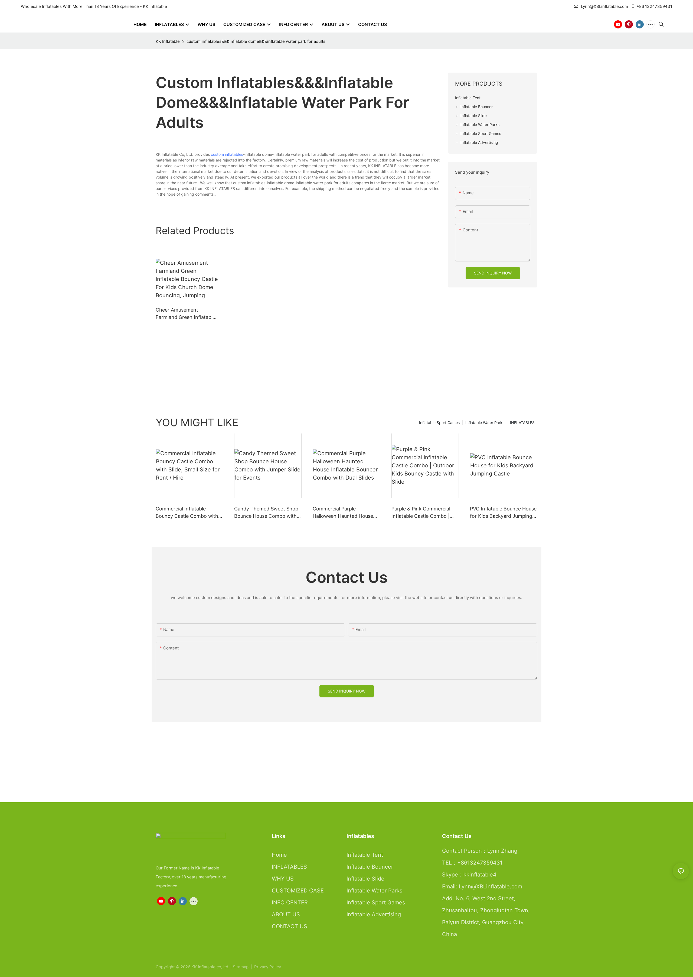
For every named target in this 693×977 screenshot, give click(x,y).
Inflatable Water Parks (484, 422)
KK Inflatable (168, 41)
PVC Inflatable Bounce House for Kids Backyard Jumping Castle (503, 513)
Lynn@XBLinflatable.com (604, 6)
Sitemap (241, 966)
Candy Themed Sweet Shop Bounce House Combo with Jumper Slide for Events (266, 513)
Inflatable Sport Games (439, 422)
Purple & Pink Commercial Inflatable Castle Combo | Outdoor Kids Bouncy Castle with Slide (423, 513)
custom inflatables (227, 154)
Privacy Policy (267, 966)
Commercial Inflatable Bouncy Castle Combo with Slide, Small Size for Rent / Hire (187, 513)
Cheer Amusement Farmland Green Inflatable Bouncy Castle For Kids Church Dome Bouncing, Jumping (185, 314)
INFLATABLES (522, 422)
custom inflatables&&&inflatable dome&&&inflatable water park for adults (256, 41)
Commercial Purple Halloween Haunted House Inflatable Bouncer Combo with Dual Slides (343, 513)
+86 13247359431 (654, 6)
